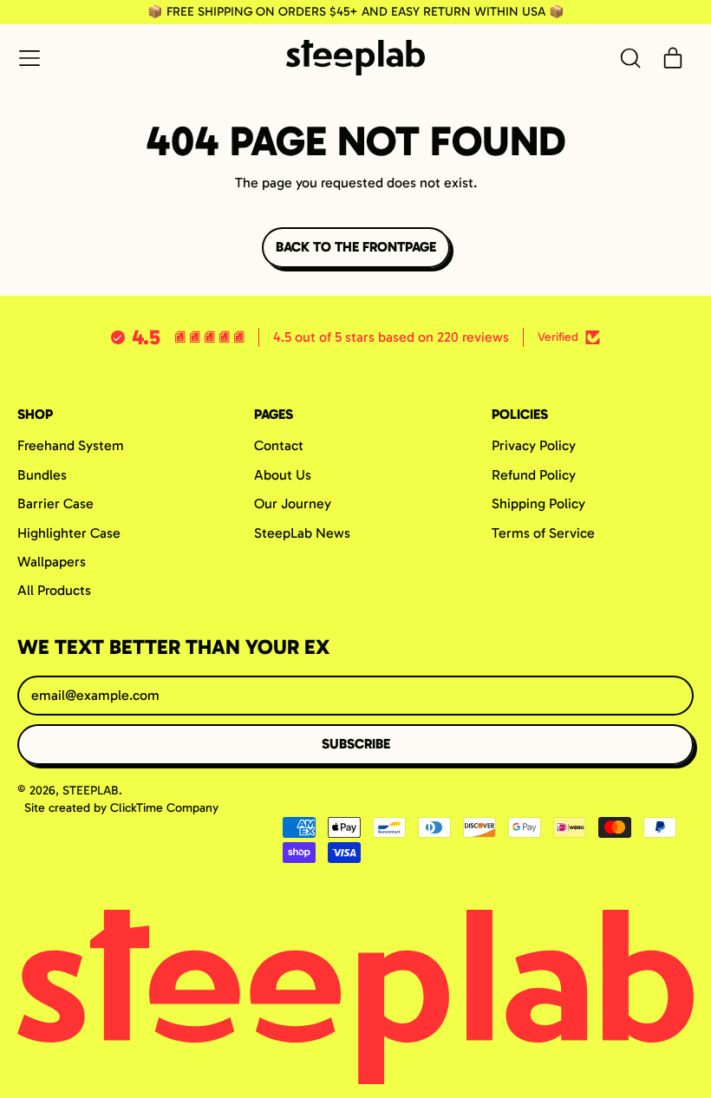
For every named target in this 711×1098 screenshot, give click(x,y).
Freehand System (70, 445)
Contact (278, 445)
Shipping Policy (538, 503)
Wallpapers (51, 561)
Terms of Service (543, 533)
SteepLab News (302, 533)
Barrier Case (55, 503)
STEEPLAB (90, 790)
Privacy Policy (534, 445)
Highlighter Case (69, 533)
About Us (282, 475)
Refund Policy (534, 475)
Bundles (42, 475)
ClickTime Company (164, 808)
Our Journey (292, 503)
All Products (54, 590)
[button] (629, 58)
